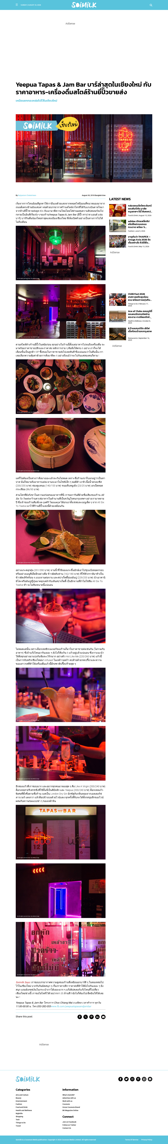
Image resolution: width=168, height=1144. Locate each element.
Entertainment (21, 1101)
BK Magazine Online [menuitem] (70, 1110)
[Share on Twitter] (85, 1017)
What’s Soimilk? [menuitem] (68, 1095)
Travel (18, 1126)
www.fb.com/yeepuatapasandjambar (71, 1006)
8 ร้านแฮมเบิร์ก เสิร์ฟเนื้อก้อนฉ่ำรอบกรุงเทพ (140, 329)
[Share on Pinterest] (91, 1017)
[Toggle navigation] (17, 5)
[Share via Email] (103, 1017)
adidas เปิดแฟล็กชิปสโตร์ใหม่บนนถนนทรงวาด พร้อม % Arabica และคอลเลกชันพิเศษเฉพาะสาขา (139, 227)
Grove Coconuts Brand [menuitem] (71, 1107)
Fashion (19, 1104)
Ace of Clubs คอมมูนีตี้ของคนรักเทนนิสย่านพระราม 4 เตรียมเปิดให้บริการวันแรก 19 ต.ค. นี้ (140, 315)
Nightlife (19, 1113)
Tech (18, 1120)
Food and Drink (21, 1107)
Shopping (19, 1116)
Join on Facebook (69, 1122)
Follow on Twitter (69, 1125)
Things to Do (21, 1123)
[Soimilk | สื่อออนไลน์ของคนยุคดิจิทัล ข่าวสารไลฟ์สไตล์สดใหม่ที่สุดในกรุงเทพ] (84, 4)
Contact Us (66, 1128)
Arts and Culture (22, 1095)
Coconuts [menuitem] (66, 1104)
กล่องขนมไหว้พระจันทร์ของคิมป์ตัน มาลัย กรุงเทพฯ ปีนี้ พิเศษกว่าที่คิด (140, 210)
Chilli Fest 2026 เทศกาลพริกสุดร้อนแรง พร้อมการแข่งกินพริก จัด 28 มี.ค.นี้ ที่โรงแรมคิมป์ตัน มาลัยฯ (139, 300)
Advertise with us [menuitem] (69, 1098)
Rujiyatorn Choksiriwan (27, 195)
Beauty (18, 1098)
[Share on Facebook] (79, 1017)
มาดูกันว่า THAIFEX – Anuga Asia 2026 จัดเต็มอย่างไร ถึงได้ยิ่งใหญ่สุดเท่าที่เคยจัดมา (139, 241)
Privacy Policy (146, 1140)
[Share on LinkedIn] (97, 1017)
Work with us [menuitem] (67, 1101)
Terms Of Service (131, 1140)
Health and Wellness (24, 1110)
